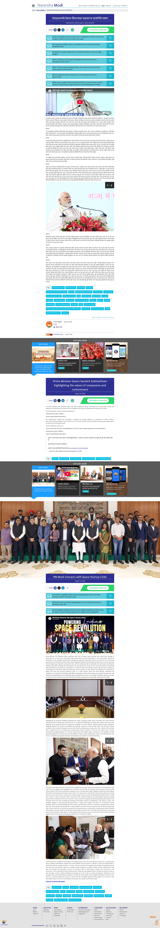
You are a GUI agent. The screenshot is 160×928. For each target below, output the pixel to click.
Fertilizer (74, 304)
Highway (49, 300)
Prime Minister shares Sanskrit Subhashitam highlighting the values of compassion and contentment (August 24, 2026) (43, 369)
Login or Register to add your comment (103, 317)
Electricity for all (89, 304)
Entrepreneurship (88, 458)
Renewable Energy (69, 296)
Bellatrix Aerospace (61, 900)
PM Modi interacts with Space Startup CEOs (80, 577)
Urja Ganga (50, 304)
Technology (74, 887)
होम (33, 10)
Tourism (104, 296)
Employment (86, 296)
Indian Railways (59, 300)
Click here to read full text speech (55, 881)
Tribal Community (97, 309)
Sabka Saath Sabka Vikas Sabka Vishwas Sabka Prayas (63, 309)
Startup (65, 887)
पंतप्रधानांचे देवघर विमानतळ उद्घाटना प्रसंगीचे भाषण (80, 18)
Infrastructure (70, 287)
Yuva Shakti (96, 296)
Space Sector (57, 887)
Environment (100, 891)
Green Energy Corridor (54, 296)
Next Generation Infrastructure (57, 292)
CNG (80, 304)
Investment (86, 309)
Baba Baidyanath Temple (84, 292)
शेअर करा (58, 327)
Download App (111, 370)
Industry (93, 300)
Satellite (79, 891)
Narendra (50, 5)
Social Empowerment (103, 458)
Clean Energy (108, 292)
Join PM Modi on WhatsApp (98, 30)
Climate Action (88, 891)
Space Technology (85, 887)
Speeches (65, 313)
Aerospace (67, 895)
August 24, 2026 (76, 451)
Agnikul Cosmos (77, 895)
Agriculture (50, 895)
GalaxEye (108, 895)
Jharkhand (81, 287)
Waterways (70, 300)
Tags (48, 287)
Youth (63, 891)
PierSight (49, 900)
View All (61, 368)
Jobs (78, 296)
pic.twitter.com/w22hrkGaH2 (79, 448)
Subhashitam (64, 458)
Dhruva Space (98, 895)
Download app (5, 924)
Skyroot (58, 895)
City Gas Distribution (62, 304)
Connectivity (98, 292)
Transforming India (82, 300)
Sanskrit (55, 458)
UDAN (107, 309)
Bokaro (100, 300)
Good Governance (58, 287)
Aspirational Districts (53, 313)
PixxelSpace (88, 895)
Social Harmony (76, 458)
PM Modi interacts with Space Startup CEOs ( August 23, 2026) (43, 490)
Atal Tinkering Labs (53, 891)
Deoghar (89, 287)
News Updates (40, 10)
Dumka (107, 300)
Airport (71, 292)
